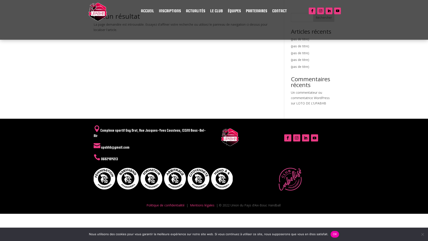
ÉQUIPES (234, 11)
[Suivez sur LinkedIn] (329, 11)
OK (335, 234)
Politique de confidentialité (165, 205)
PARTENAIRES (256, 11)
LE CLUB (216, 11)
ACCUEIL (147, 11)
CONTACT (279, 11)
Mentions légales (202, 205)
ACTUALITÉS (195, 11)
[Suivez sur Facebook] (312, 11)
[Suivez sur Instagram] (320, 11)
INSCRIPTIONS (170, 11)
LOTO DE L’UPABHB (311, 103)
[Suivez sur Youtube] (337, 11)
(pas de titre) (300, 46)
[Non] (422, 234)
